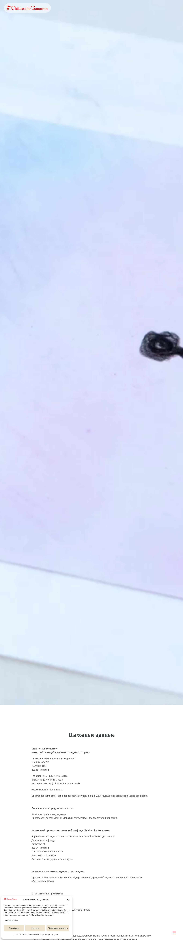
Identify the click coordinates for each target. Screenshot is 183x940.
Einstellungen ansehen (58, 928)
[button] (67, 899)
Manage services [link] (11, 920)
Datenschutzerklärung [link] (36, 935)
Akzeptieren (14, 928)
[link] (27, 8)
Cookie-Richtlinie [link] (20, 935)
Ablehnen (35, 928)
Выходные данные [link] (52, 935)
